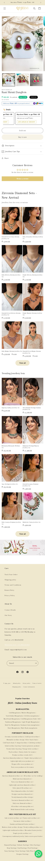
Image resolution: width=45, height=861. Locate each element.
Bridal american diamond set (22, 779)
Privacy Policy (10, 595)
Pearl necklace (13, 752)
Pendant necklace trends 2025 (22, 755)
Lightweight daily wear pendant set (22, 761)
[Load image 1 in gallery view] (8, 80)
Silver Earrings (35, 845)
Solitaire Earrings (23, 845)
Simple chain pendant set (32, 758)
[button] (4, 8)
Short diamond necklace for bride (22, 791)
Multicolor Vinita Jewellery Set (31, 522)
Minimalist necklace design (15, 740)
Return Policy (9, 590)
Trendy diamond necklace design (22, 797)
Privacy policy (26, 683)
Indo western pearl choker (33, 836)
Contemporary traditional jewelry (13, 836)
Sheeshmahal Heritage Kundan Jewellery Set (32, 408)
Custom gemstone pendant (30, 746)
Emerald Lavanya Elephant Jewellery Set (30, 485)
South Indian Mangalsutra (14, 716)
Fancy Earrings (9, 851)
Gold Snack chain (8, 743)
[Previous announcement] (4, 2)
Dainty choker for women (27, 752)
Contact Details (10, 610)
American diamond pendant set (13, 758)
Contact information (29, 687)
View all (22, 363)
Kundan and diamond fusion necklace (22, 824)
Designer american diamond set (22, 794)
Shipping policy (10, 580)
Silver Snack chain (31, 740)
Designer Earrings (22, 854)
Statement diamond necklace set (22, 800)
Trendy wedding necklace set (32, 827)
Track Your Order (11, 574)
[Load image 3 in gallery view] (36, 80)
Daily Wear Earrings (33, 851)
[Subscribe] (35, 663)
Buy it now (22, 137)
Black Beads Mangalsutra (12, 719)
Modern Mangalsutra (28, 713)
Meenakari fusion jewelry (33, 830)
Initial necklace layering (13, 746)
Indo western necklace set (13, 818)
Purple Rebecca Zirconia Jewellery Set (32, 276)
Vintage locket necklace (30, 749)
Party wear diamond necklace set (22, 782)
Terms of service (36, 683)
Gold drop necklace (35, 743)
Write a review (22, 179)
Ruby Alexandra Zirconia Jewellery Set (33, 237)
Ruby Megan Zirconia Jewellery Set (12, 351)
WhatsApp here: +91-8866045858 (17, 645)
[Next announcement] (40, 2)
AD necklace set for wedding (33, 776)
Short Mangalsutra (14, 728)
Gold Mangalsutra (15, 713)
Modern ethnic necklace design (12, 827)
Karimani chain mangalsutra (30, 725)
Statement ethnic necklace (22, 821)
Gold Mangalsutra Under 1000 (30, 719)
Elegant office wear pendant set (22, 764)
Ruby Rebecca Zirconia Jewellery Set (11, 276)
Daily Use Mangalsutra (12, 725)
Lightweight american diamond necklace (22, 785)
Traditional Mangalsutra (13, 722)
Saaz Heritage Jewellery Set (10, 484)
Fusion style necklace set (31, 818)
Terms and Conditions (13, 585)
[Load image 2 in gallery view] (22, 80)
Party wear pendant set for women (22, 767)
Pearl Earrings (32, 848)
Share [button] (6, 158)
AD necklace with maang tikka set (22, 806)
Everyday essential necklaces (14, 737)
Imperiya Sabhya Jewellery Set (10, 407)
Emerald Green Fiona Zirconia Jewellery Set (10, 237)
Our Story (8, 615)
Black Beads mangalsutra (29, 728)
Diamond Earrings (10, 845)
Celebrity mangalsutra (31, 716)
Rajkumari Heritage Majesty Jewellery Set (31, 446)
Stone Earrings (20, 851)
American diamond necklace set (12, 776)
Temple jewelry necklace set (22, 833)
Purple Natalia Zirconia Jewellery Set (32, 314)
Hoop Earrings (11, 848)
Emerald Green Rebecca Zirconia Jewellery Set (11, 314)
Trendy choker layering (13, 749)
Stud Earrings (22, 848)
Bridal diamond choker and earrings (22, 809)
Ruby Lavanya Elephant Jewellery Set (11, 523)
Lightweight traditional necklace (13, 830)
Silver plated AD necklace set (22, 788)
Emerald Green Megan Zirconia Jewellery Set (32, 352)
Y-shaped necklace (21, 743)
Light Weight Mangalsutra (30, 722)
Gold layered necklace (32, 737)
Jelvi (9, 683)
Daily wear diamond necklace (22, 803)
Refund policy (17, 683)
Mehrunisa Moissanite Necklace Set (11, 446)
